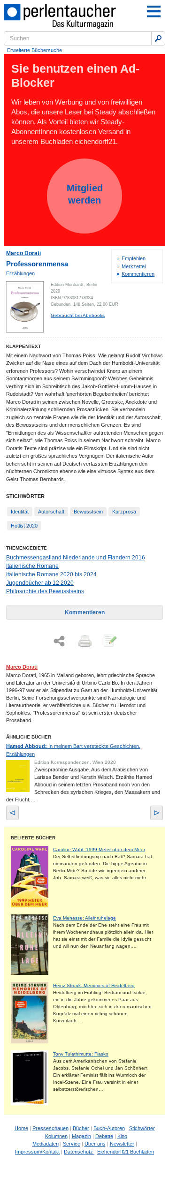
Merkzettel (134, 266)
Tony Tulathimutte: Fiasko (80, 1053)
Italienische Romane (32, 566)
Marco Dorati (23, 253)
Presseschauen (50, 1128)
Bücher (81, 1128)
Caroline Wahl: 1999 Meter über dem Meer (99, 849)
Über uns (95, 1144)
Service (71, 1144)
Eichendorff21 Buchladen (125, 1151)
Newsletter (122, 1144)
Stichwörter (142, 1128)
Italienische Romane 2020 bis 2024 (51, 574)
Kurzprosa (124, 511)
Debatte (104, 1136)
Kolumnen (56, 1136)
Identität (20, 511)
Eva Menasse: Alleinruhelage (84, 917)
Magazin (81, 1136)
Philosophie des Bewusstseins (45, 591)
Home (21, 1128)
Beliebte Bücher (33, 837)
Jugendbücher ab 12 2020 (40, 583)
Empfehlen (134, 258)
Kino (122, 1136)
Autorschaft (51, 511)
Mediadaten (45, 1144)
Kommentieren (138, 274)
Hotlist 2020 (24, 525)
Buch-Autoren (109, 1128)
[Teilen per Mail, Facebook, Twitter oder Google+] (59, 641)
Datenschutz (79, 1151)
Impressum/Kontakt (37, 1151)
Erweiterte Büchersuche (34, 50)
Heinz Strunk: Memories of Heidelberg (94, 985)
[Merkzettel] (109, 641)
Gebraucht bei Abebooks (78, 315)
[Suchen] (158, 38)
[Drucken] (84, 641)
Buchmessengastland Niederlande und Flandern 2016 (75, 557)
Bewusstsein (88, 511)
